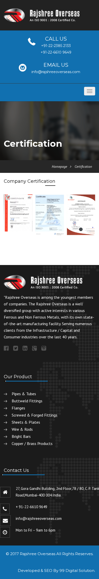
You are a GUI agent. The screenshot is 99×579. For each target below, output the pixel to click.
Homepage (59, 166)
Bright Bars (21, 436)
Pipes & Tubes (24, 393)
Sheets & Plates (26, 422)
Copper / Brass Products (32, 443)
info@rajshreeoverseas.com (55, 72)
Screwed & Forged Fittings (34, 415)
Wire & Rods (22, 429)
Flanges (18, 407)
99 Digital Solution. (77, 570)
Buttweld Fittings (27, 400)
